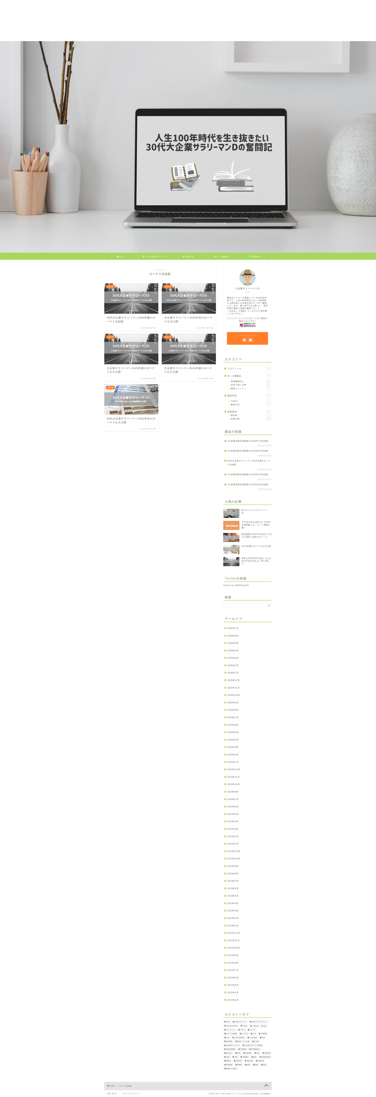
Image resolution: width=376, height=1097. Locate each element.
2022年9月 (233, 955)
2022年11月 (233, 940)
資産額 (239, 1065)
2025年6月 (233, 725)
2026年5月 (233, 643)
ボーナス (253, 1030)
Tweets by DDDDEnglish (236, 585)
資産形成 (256, 257)
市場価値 (243, 1049)
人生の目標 (253, 1037)
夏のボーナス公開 (243, 1041)
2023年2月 (233, 918)
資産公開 (250, 419)
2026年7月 (233, 628)
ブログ (242, 1030)
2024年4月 (233, 821)
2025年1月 (233, 762)
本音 (257, 1053)
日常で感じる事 (250, 385)
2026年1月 (233, 672)
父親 (227, 1057)
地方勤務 (229, 1041)
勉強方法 (250, 404)
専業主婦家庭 (230, 1049)
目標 (235, 1057)
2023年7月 (233, 881)
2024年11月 (233, 777)
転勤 (248, 1065)
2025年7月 (233, 717)
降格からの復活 (231, 1068)
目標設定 (245, 1057)
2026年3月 (233, 658)
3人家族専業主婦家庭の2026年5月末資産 (247, 474)
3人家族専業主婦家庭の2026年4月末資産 (247, 484)
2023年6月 (233, 888)
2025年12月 (233, 680)
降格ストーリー (250, 388)
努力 (263, 1037)
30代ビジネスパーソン (259, 1022)
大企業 (256, 1041)
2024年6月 (233, 806)
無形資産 (267, 1053)
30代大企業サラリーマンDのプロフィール (155, 258)
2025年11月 (233, 687)
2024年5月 (233, 814)
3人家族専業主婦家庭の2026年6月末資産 (247, 451)
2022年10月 (233, 948)
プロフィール (248, 368)
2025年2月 (233, 754)
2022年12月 (233, 933)
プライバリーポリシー (130, 1093)
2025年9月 (233, 702)
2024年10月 (233, 784)
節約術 (250, 415)
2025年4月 (233, 739)
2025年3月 (233, 747)
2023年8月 (233, 873)
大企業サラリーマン (233, 1045)
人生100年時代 (239, 1037)
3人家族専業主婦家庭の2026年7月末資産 (247, 441)
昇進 (238, 1053)
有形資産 (248, 1053)
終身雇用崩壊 (266, 1057)
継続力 (228, 1061)
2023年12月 (233, 851)
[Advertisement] (88, 20)
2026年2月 (233, 665)
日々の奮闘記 (223, 257)
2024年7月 (233, 799)
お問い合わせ (112, 1093)
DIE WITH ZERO (231, 1026)
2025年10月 (233, 695)
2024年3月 (233, 829)
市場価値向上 (250, 381)
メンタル (245, 1034)
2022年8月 (233, 963)
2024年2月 (233, 836)
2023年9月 (233, 866)
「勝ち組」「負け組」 (259, 1026)
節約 (255, 1057)
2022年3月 (233, 1000)
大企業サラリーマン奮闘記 (253, 1045)
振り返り (229, 1053)
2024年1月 (233, 844)
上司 (254, 1034)
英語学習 (189, 257)
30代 (228, 1022)
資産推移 (229, 1065)
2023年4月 (233, 903)
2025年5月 (233, 732)
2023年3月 (233, 910)
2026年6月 (233, 635)
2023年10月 (233, 858)
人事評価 (264, 1034)
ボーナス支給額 (231, 1034)
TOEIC (250, 401)
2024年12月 (233, 769)
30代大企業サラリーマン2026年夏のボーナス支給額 (249, 463)
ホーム (122, 257)
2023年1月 (233, 925)
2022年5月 (233, 985)
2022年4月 (233, 992)
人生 (227, 1037)
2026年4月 (233, 650)
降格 (264, 1065)
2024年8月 (233, 791)
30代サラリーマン (241, 1022)
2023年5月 (233, 896)
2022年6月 (233, 977)
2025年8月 (233, 710)
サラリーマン (230, 1030)
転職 (256, 1065)
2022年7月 (233, 970)
